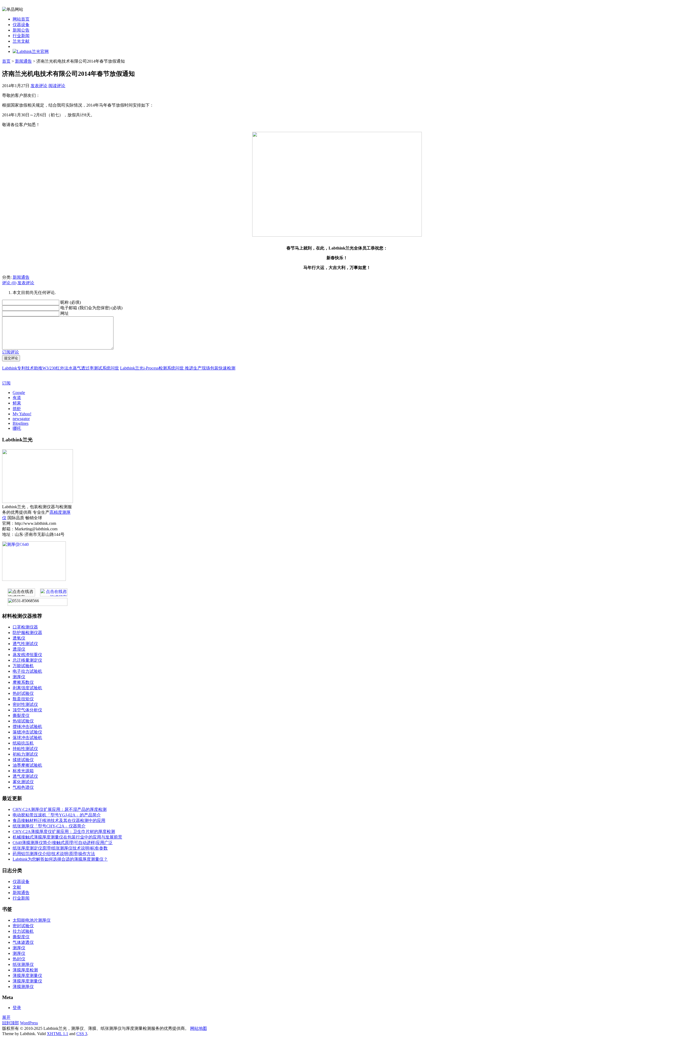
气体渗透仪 (23, 942)
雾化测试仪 (23, 782)
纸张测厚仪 (23, 964)
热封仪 (19, 959)
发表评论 (39, 85)
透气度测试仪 (25, 776)
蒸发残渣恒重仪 (27, 654)
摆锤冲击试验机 (27, 726)
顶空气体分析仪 (27, 710)
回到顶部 (10, 1023)
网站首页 (21, 19)
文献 (17, 887)
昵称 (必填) (70, 302)
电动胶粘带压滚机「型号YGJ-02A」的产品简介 (57, 815)
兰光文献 (21, 41)
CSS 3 (81, 1033)
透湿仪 (19, 649)
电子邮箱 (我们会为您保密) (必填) (91, 308)
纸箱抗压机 (23, 743)
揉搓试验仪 (23, 759)
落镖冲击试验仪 (27, 732)
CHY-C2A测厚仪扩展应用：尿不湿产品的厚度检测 (60, 809)
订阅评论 (10, 352)
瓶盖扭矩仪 (23, 699)
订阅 (6, 383)
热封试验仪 (23, 693)
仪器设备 (21, 24)
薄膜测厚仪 (23, 986)
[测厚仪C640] (34, 579)
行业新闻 (21, 35)
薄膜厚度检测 (25, 970)
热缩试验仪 (23, 721)
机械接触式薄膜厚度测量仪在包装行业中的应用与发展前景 (67, 837)
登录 (17, 1007)
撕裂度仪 (21, 715)
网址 (64, 313)
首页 (6, 61)
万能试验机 (23, 665)
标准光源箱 (23, 770)
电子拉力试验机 (27, 671)
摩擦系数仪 (23, 682)
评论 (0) (9, 283)
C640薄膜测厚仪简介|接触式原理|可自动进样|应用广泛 (63, 842)
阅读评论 (56, 85)
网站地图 (198, 1028)
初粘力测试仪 (25, 754)
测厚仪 (19, 677)
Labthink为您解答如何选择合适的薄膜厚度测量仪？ (60, 859)
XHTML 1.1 (57, 1033)
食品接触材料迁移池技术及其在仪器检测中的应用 (59, 820)
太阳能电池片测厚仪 (32, 920)
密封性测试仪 (25, 704)
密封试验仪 (23, 926)
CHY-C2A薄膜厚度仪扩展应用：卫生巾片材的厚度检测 (64, 831)
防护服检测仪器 (27, 632)
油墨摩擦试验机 (27, 765)
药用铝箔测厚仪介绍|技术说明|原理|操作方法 (54, 853)
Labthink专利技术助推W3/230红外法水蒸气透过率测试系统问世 (60, 368)
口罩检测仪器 (25, 627)
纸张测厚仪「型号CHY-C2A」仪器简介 (49, 826)
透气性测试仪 (25, 643)
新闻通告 (23, 61)
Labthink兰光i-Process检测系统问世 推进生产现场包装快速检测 (177, 368)
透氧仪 (19, 638)
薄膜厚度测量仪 (27, 975)
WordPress (29, 1023)
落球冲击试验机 (27, 737)
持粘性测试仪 (25, 748)
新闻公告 (21, 30)
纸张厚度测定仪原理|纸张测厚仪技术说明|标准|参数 (60, 848)
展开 (6, 1017)
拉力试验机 (23, 931)
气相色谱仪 (23, 787)
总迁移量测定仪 (27, 660)
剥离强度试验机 (27, 688)
